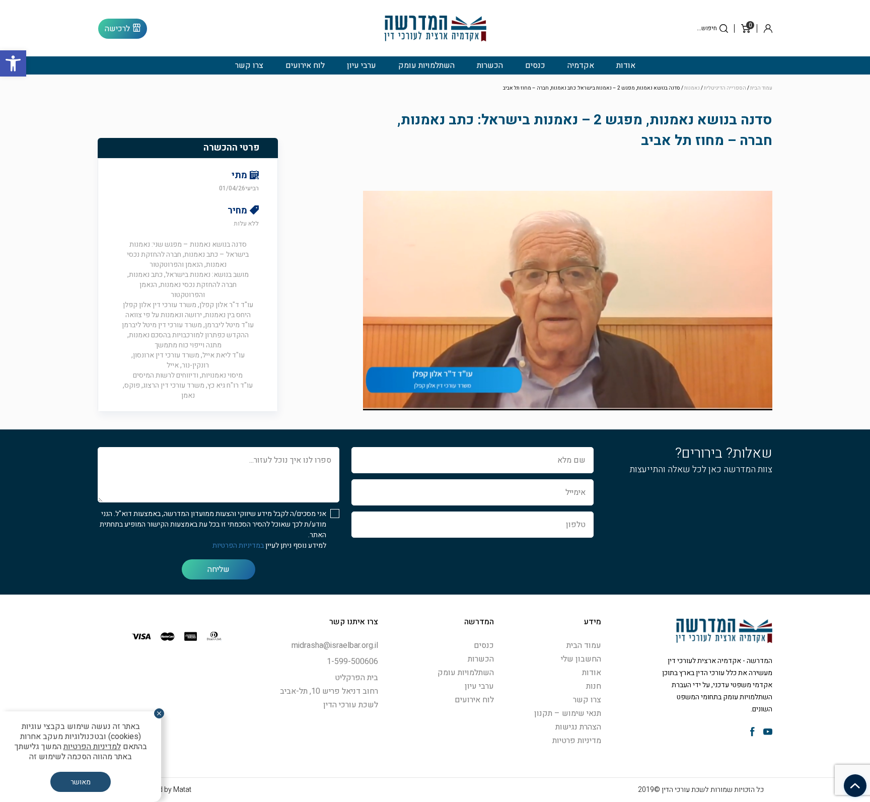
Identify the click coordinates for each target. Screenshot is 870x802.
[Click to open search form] (723, 28)
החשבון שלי (581, 659)
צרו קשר (249, 65)
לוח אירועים (305, 65)
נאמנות (692, 88)
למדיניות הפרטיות (92, 747)
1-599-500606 (352, 661)
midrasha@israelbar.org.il (335, 645)
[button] (13, 63)
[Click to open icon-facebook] (752, 733)
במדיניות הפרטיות (238, 545)
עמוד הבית (761, 88)
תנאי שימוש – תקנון (567, 713)
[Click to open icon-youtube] (767, 733)
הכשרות (490, 65)
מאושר (80, 782)
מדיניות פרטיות (576, 741)
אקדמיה (580, 65)
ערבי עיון (361, 65)
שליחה (218, 569)
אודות (625, 65)
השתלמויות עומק (426, 65)
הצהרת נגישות (578, 727)
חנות (593, 686)
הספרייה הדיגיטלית (725, 88)
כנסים (535, 65)
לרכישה (117, 29)
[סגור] (159, 713)
